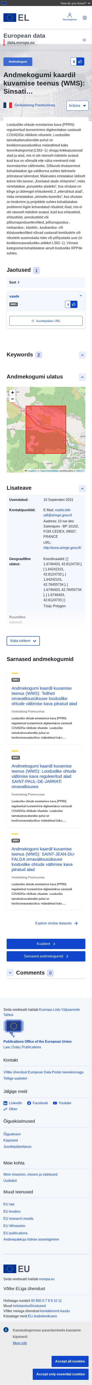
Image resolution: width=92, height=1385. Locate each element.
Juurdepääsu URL (48, 321)
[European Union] (44, 1269)
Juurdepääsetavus (17, 1146)
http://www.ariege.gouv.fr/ (62, 548)
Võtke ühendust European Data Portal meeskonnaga (43, 1072)
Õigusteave (12, 1134)
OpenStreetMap (49, 470)
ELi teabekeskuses (42, 1316)
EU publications (15, 1233)
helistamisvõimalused (29, 1306)
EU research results (18, 1218)
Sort (12, 282)
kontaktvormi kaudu (55, 1311)
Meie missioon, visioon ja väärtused (30, 1174)
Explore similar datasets (57, 923)
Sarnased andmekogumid (43, 956)
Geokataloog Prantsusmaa (35, 105)
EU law (9, 1204)
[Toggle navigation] (84, 40)
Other (13, 1109)
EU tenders (12, 1211)
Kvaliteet (43, 944)
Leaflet (31, 470)
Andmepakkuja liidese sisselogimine (31, 1239)
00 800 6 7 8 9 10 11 (46, 1300)
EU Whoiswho (14, 1226)
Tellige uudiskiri (15, 1078)
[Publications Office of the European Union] (44, 1027)
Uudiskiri (10, 1180)
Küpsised (10, 1140)
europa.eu (47, 1279)
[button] (76, 3)
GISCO (80, 470)
